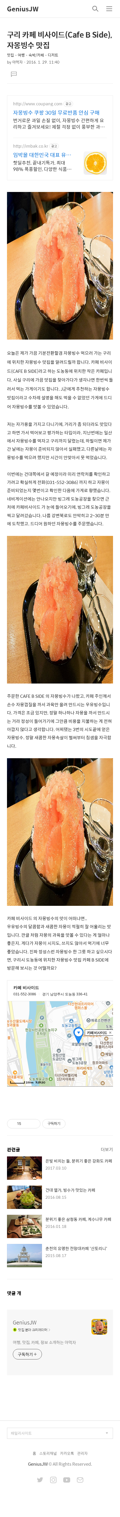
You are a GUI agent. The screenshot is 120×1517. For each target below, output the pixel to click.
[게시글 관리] (34, 1123)
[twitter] (40, 1480)
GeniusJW (22, 9)
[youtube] (66, 1480)
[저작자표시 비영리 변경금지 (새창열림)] (73, 1123)
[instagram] (53, 1480)
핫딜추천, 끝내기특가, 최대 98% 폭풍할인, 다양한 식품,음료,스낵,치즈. (40, 165)
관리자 (82, 1453)
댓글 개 (14, 1293)
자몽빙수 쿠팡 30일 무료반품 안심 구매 (56, 112)
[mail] (80, 1480)
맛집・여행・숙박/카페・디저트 (32, 55)
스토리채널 (48, 1453)
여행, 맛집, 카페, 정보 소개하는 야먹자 (44, 1342)
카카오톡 (67, 1453)
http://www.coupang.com (37, 103)
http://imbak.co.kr (30, 146)
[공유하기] (26, 1123)
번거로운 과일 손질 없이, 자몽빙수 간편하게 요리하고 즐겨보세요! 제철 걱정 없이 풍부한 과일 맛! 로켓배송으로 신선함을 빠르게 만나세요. (59, 123)
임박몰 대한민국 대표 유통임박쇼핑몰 (42, 154)
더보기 (107, 1149)
